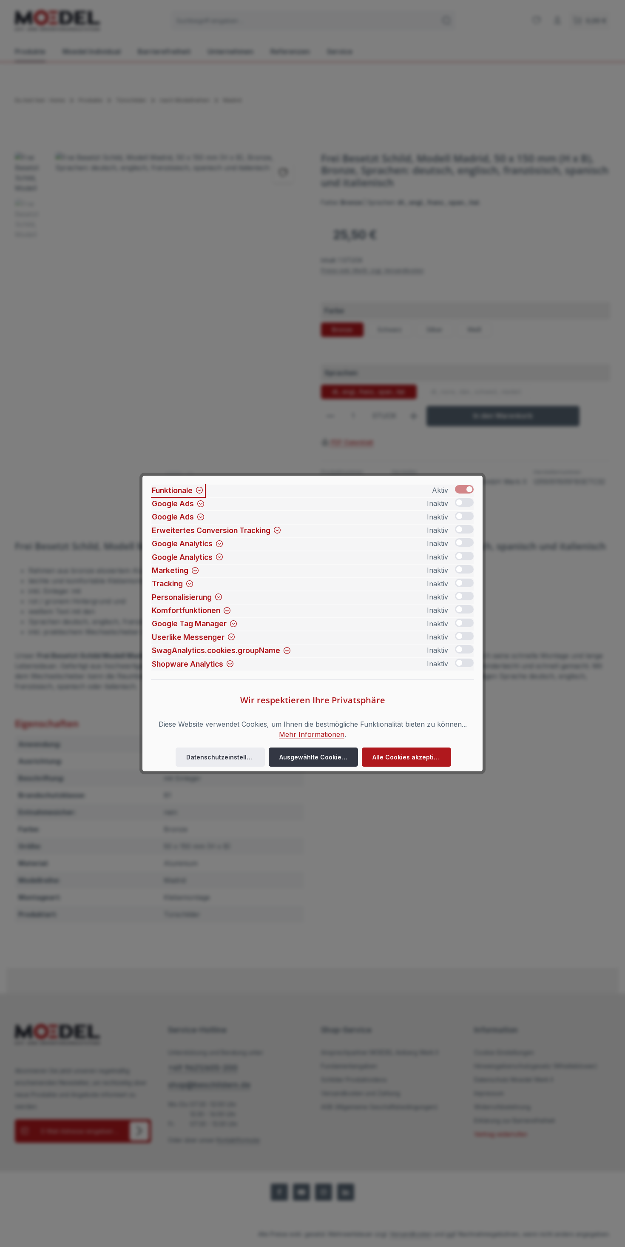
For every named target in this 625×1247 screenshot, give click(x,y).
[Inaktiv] (464, 502)
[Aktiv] (464, 489)
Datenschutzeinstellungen (225, 757)
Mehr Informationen (311, 734)
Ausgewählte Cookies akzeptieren (318, 757)
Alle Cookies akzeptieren (410, 757)
